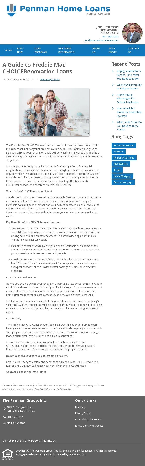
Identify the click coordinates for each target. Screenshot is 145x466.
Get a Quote (113, 50)
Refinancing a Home (50, 79)
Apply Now (20, 50)
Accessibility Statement (88, 419)
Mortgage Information (66, 50)
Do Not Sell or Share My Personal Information (29, 440)
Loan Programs (40, 50)
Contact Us (133, 50)
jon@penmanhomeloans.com (101, 40)
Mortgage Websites (27, 454)
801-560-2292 (110, 36)
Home (8, 50)
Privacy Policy (83, 413)
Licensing (80, 407)
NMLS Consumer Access (89, 425)
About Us (96, 50)
